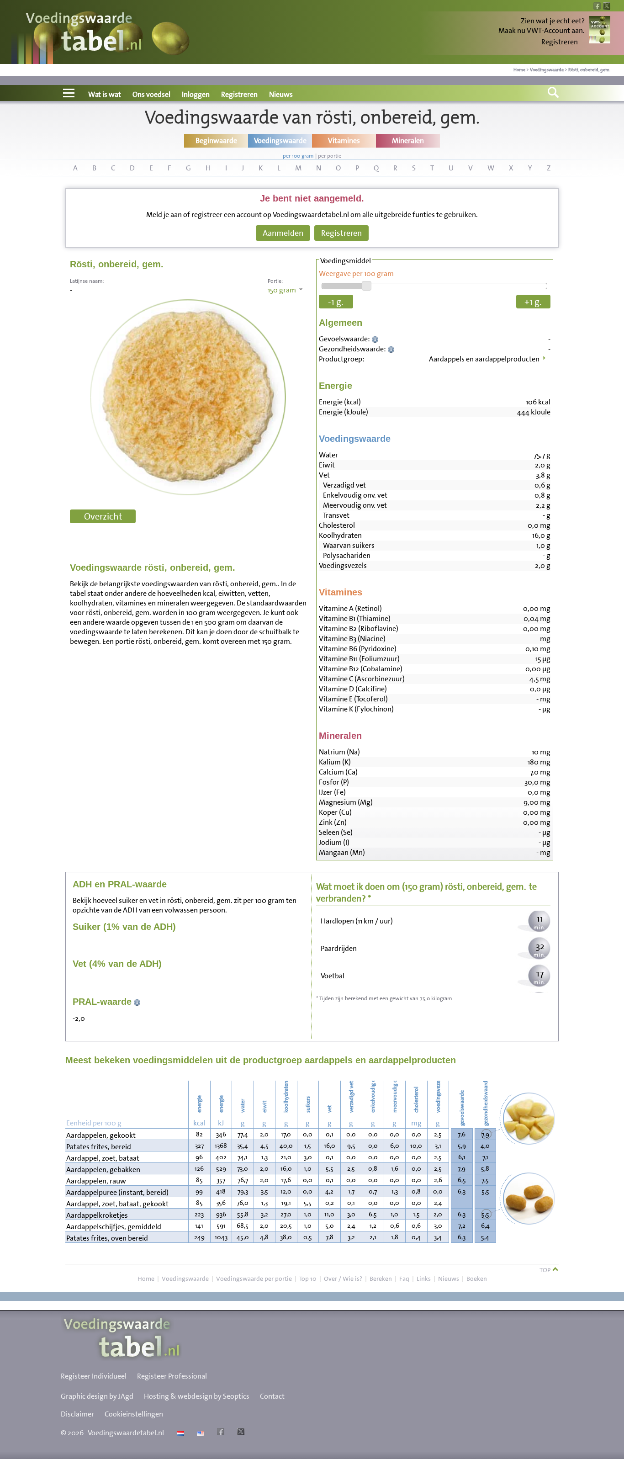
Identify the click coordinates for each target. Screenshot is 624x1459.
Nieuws (281, 94)
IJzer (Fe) (332, 792)
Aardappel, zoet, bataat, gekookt (117, 1204)
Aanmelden (283, 233)
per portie (329, 155)
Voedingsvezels (343, 565)
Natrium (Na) (339, 752)
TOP (545, 1270)
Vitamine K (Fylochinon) (356, 709)
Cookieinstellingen (134, 1414)
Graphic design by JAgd (97, 1396)
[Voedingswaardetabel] (84, 33)
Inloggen (196, 94)
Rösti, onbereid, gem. (589, 70)
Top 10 (308, 1278)
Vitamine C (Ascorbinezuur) (362, 679)
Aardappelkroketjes (97, 1215)
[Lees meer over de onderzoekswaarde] (376, 339)
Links (424, 1278)
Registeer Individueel (94, 1376)
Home (519, 70)
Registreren (559, 42)
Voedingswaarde (547, 70)
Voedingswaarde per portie (254, 1278)
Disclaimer (77, 1414)
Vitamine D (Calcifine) (353, 689)
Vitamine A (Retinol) (350, 608)
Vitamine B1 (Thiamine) (355, 618)
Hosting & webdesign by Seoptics (196, 1396)
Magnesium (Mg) (346, 802)
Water (328, 455)
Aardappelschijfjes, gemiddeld (113, 1226)
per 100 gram (298, 155)
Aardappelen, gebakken (103, 1169)
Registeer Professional (172, 1376)
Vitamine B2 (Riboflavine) (358, 628)
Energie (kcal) (340, 402)
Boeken (476, 1278)
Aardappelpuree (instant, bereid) (117, 1192)
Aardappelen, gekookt (101, 1135)
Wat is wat (104, 94)
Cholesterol (337, 525)
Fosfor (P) (334, 782)
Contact (272, 1396)
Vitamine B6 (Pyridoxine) (358, 648)
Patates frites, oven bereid (107, 1238)
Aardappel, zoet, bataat (102, 1158)
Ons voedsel (151, 94)
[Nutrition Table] (199, 1433)
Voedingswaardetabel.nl (126, 1433)
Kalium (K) (335, 762)
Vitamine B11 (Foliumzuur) (359, 658)
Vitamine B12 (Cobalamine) (360, 669)
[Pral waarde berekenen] (137, 1002)
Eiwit (327, 465)
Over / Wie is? (343, 1278)
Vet (324, 475)
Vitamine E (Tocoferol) (353, 699)
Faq (404, 1278)
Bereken (381, 1278)
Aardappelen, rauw (96, 1181)
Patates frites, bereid (98, 1146)
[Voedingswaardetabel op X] (239, 1433)
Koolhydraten (340, 535)
